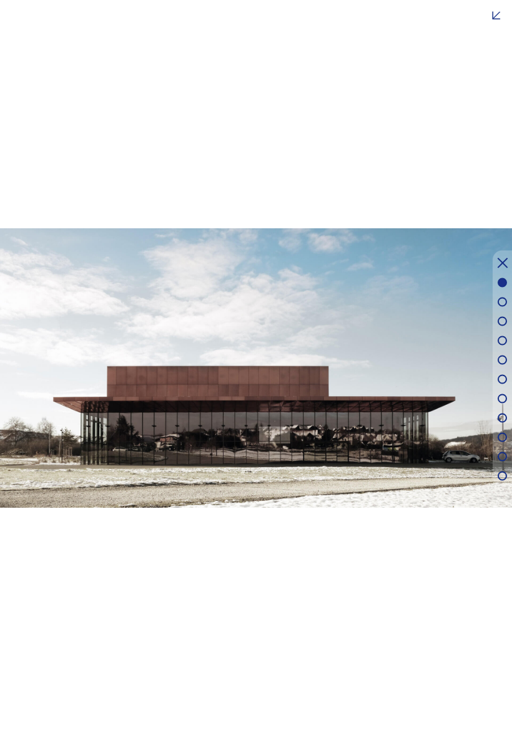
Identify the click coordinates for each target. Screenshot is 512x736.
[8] (502, 417)
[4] (502, 340)
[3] (502, 321)
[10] (502, 456)
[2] (502, 301)
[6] (502, 379)
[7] (502, 398)
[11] (502, 475)
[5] (502, 359)
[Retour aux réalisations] (502, 265)
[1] (502, 282)
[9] (502, 437)
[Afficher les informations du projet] (496, 15)
